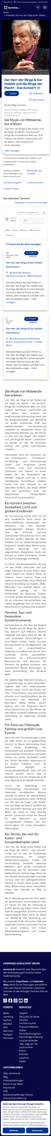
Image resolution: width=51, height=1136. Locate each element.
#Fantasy (18, 112)
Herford (7, 1020)
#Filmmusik (33, 109)
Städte (22, 1061)
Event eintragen (44, 2)
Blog (5, 1076)
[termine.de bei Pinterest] (16, 1001)
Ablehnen (13, 1130)
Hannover (8, 1038)
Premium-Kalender (29, 1026)
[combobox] (15, 221)
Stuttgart (8, 1034)
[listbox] (25, 232)
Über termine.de (11, 1073)
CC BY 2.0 (45, 73)
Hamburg (8, 1016)
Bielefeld (7, 1023)
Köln (5, 1027)
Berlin (6, 1013)
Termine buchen (27, 1023)
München (8, 1030)
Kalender (23, 1054)
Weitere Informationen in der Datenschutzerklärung (25, 1125)
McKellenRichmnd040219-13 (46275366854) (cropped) (29, 71)
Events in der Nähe (13, 1084)
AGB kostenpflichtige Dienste (18, 1094)
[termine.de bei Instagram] (5, 1001)
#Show (17, 115)
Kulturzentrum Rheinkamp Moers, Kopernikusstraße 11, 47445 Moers (24, 342)
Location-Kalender (28, 1040)
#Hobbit (23, 109)
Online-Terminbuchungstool (26, 2)
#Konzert (8, 112)
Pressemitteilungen (13, 1080)
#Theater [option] (9, 235)
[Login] (38, 7)
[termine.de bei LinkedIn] (26, 1001)
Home (6, 12)
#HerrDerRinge (11, 109)
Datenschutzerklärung (14, 1098)
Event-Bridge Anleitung (31, 1036)
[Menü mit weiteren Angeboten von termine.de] (45, 7)
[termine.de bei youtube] (21, 1001)
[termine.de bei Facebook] (11, 1001)
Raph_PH (7, 71)
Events (22, 1050)
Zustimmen (37, 1130)
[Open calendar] (44, 212)
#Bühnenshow (29, 112)
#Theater (8, 115)
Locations (24, 1057)
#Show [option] (15, 230)
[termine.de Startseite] (12, 6)
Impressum (9, 1087)
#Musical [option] (23, 230)
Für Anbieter (8, 2)
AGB (5, 1091)
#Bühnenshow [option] (35, 230)
